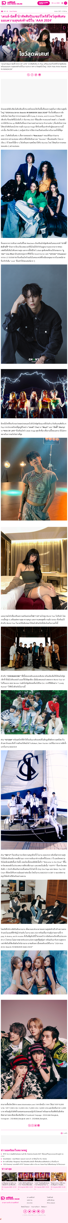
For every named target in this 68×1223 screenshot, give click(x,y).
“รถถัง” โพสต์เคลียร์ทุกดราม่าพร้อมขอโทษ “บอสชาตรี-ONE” (41, 1184)
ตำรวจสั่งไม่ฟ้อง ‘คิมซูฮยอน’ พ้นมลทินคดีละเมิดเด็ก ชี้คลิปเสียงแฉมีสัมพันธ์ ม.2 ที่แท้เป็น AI (31, 1161)
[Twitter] (35, 1125)
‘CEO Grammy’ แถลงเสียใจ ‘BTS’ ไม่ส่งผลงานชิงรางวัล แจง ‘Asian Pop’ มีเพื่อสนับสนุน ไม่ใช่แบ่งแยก (34, 1164)
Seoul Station (13, 11)
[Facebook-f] (25, 1211)
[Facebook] (32, 1125)
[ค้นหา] (65, 3)
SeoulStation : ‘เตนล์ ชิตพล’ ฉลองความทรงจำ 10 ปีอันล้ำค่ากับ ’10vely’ (25, 1159)
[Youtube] (34, 1211)
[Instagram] (43, 1211)
